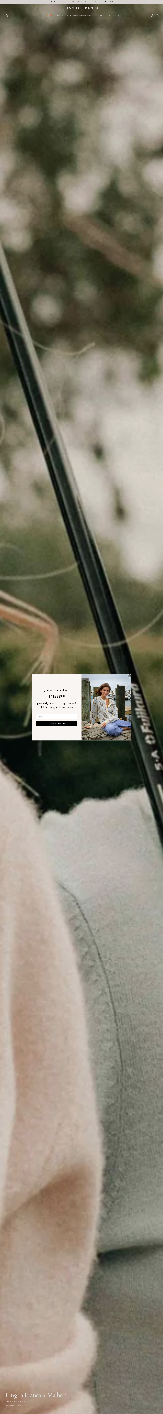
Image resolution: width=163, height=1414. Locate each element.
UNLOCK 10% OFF (56, 723)
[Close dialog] (129, 676)
